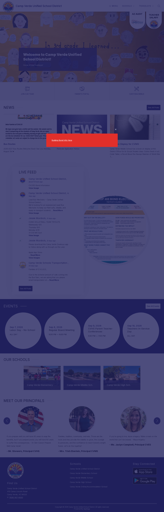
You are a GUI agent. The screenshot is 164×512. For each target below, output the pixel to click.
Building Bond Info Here (62, 140)
